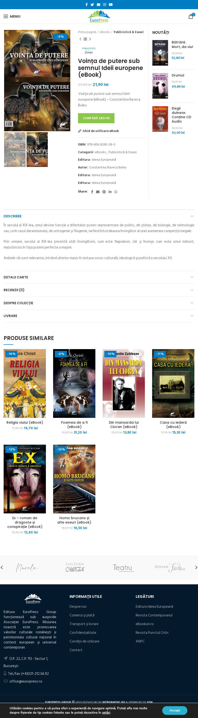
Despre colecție (18, 303)
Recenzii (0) (14, 290)
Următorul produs (90, 39)
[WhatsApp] (116, 192)
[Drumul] (160, 86)
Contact (76, 650)
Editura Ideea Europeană (154, 607)
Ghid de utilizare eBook (101, 131)
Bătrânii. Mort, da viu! (182, 44)
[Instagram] (104, 4)
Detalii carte (16, 277)
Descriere (12, 216)
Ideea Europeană (104, 160)
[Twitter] (92, 4)
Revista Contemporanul (154, 615)
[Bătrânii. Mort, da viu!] (160, 53)
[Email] (98, 4)
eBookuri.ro (145, 624)
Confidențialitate (83, 633)
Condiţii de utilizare (84, 641)
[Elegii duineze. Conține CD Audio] (160, 120)
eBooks (105, 32)
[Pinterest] (104, 192)
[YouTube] (110, 4)
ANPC (140, 641)
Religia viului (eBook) (25, 422)
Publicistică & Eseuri (129, 32)
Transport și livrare (84, 624)
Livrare (10, 315)
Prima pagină (87, 32)
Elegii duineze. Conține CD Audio (181, 115)
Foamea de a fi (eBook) (74, 424)
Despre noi (78, 607)
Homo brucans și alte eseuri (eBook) (74, 520)
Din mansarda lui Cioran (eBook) (124, 424)
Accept (175, 710)
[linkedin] (110, 192)
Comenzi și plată (82, 615)
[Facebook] (86, 4)
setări (106, 713)
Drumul (178, 75)
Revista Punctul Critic (152, 633)
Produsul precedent (80, 39)
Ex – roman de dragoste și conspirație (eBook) (24, 522)
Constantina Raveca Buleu (108, 168)
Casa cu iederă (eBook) (173, 424)
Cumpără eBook (96, 118)
